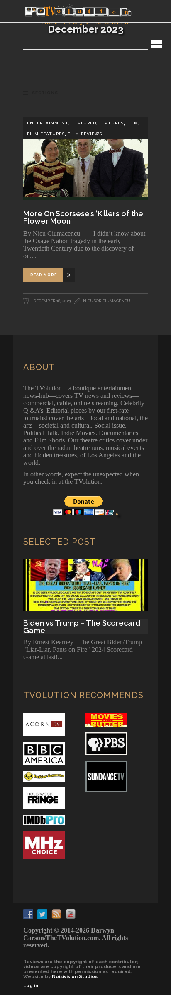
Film (132, 123)
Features (111, 123)
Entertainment (47, 123)
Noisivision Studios (75, 976)
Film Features (46, 134)
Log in (30, 985)
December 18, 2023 (51, 301)
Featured (83, 123)
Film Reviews (85, 134)
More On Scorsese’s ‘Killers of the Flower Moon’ (83, 217)
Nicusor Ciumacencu (106, 301)
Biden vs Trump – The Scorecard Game (81, 626)
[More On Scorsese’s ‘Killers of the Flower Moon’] (85, 158)
